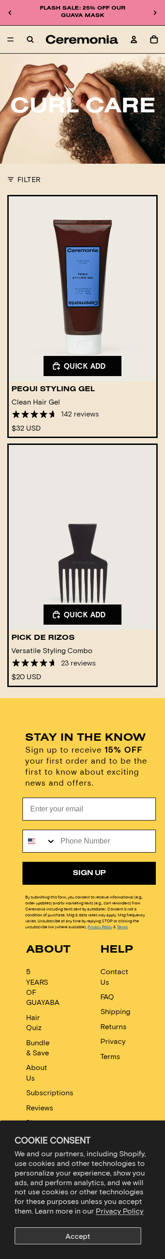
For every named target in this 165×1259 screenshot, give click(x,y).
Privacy (113, 1041)
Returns (113, 1026)
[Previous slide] (10, 13)
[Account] (134, 39)
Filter (29, 179)
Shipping (115, 1011)
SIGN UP (89, 873)
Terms (122, 926)
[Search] (30, 39)
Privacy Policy (119, 1210)
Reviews (39, 1107)
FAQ (107, 996)
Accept (78, 1235)
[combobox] (39, 841)
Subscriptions (49, 1092)
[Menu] (10, 39)
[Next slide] (155, 13)
